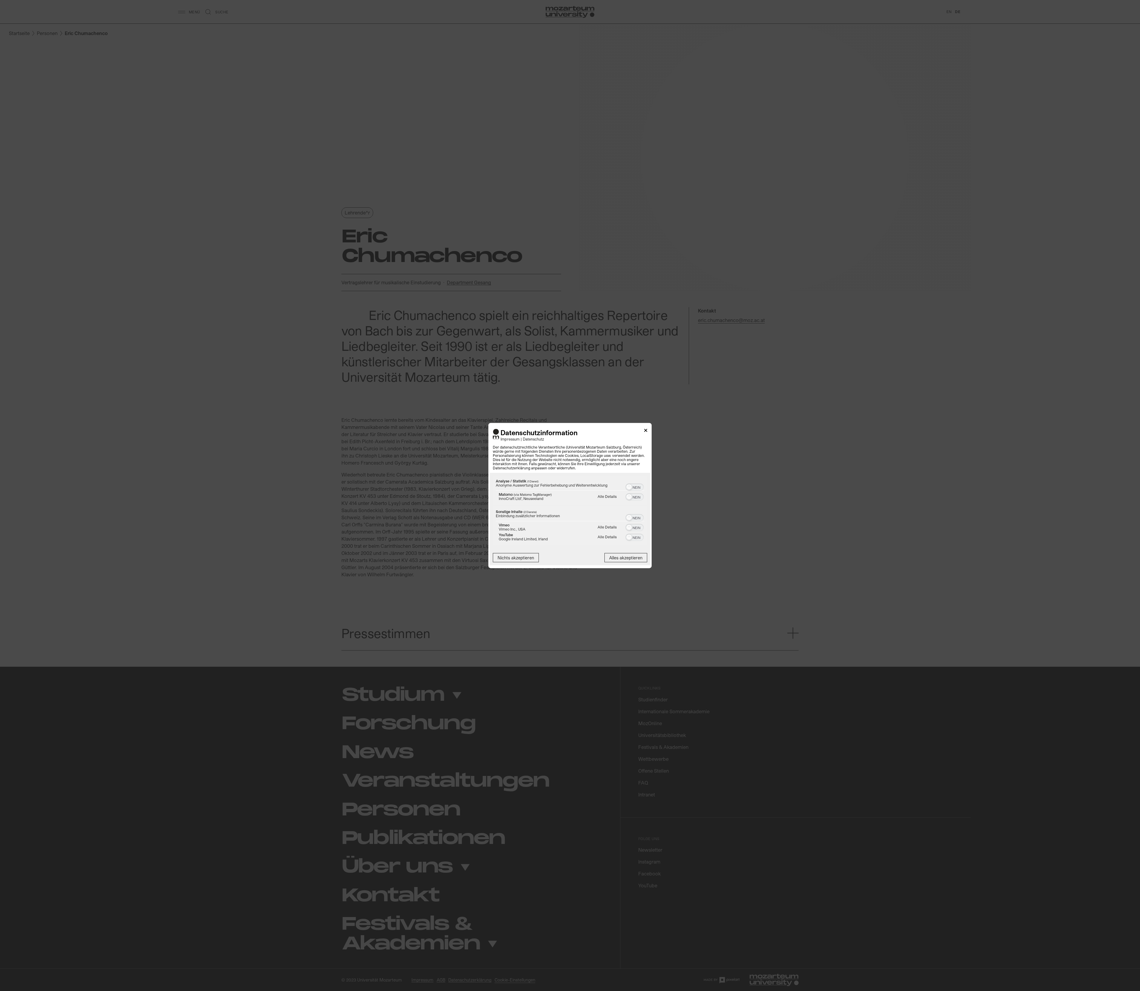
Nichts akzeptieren (516, 557)
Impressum (510, 438)
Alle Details (607, 496)
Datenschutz (533, 438)
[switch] (634, 486)
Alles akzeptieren (625, 557)
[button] (629, 487)
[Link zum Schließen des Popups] (645, 431)
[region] (570, 511)
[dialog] (570, 495)
